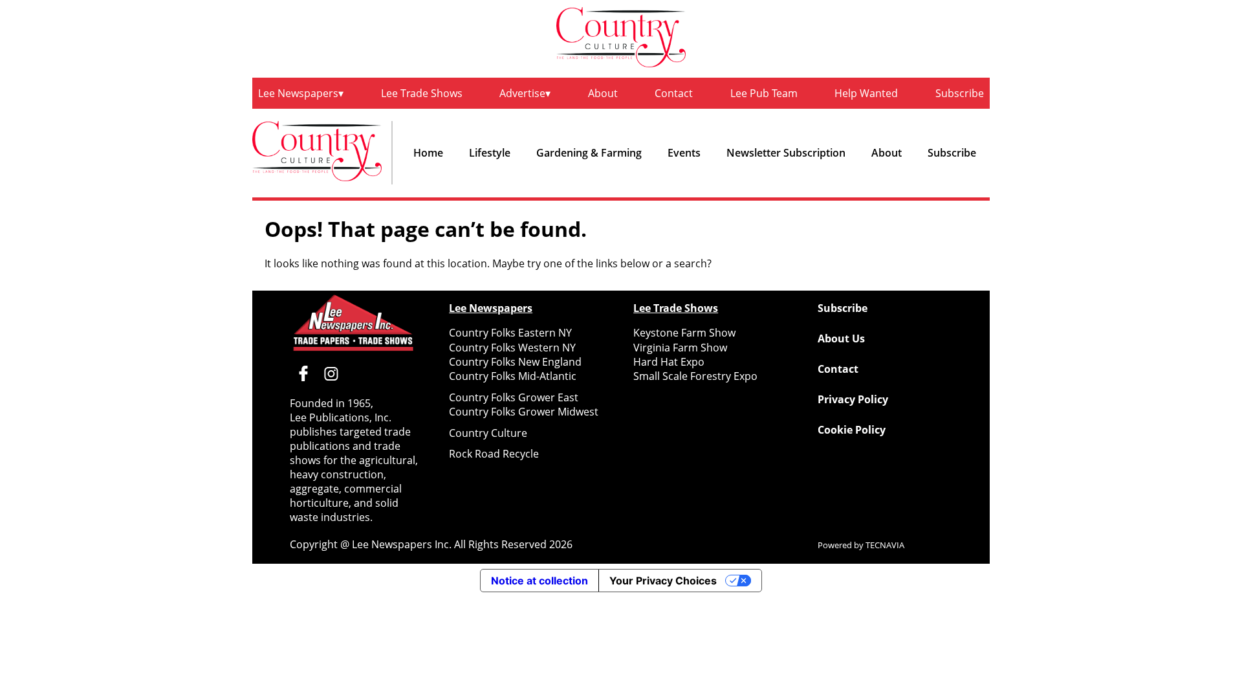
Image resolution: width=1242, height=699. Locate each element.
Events (684, 153)
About (603, 93)
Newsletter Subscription (785, 153)
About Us (841, 338)
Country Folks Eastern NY (510, 333)
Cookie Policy (852, 430)
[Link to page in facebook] (303, 373)
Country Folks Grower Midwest (523, 412)
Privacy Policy (853, 399)
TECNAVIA (885, 545)
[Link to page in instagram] (331, 373)
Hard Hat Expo (668, 362)
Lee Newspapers (298, 93)
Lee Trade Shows (422, 93)
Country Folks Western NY (512, 347)
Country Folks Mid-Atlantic (512, 376)
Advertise (522, 93)
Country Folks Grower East (513, 397)
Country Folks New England (515, 362)
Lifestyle (489, 153)
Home (428, 153)
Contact (674, 93)
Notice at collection (539, 580)
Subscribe (959, 93)
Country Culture (488, 433)
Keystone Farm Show (684, 333)
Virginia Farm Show (680, 347)
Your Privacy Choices (663, 580)
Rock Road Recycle (494, 454)
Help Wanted (866, 93)
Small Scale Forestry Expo (695, 376)
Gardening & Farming (589, 153)
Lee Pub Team (764, 93)
